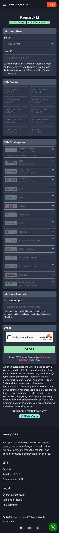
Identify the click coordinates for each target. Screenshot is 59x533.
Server (7, 37)
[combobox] (7, 44)
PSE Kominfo (10, 504)
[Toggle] (27, 4)
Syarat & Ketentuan (14, 494)
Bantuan (7, 469)
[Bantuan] (53, 527)
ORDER (29, 349)
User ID (8, 51)
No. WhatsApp (13, 300)
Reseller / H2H (11, 474)
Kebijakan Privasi (12, 499)
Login (52, 4)
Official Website (31, 416)
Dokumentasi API (13, 479)
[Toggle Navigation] (4, 5)
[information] (53, 149)
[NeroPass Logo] (17, 4)
